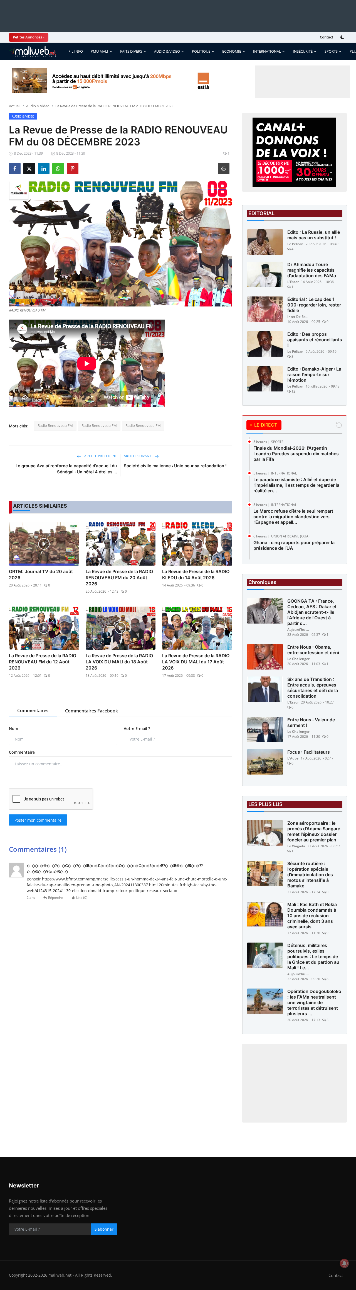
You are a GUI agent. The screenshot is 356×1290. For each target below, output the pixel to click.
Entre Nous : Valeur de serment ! (311, 722)
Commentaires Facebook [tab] (91, 711)
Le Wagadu (296, 846)
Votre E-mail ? (137, 728)
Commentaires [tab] (32, 710)
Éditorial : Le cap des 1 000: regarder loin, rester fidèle (314, 304)
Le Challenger (298, 658)
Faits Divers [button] (131, 51)
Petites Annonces (27, 37)
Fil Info (75, 51)
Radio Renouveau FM (55, 425)
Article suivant (138, 456)
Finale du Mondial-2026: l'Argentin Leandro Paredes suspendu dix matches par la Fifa (296, 453)
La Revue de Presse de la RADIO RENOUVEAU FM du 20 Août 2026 (119, 577)
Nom (13, 728)
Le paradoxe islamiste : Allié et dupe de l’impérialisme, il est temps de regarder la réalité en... (296, 485)
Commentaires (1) (38, 849)
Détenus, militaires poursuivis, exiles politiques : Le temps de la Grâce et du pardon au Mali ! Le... (313, 956)
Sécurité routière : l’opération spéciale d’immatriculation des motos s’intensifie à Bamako (310, 875)
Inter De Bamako (298, 316)
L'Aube (292, 758)
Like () (81, 897)
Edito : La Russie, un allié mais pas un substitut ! (313, 234)
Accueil (14, 105)
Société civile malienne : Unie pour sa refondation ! (175, 465)
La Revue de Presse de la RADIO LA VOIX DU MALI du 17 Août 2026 (195, 662)
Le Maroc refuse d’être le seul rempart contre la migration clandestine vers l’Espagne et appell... (293, 516)
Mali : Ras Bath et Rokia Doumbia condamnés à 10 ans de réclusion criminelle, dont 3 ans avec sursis (312, 915)
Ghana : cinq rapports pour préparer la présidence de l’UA (294, 545)
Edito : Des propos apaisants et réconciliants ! (314, 339)
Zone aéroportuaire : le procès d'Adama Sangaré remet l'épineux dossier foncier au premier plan (313, 831)
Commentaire (22, 752)
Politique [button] (201, 51)
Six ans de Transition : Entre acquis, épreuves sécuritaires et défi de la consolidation (312, 687)
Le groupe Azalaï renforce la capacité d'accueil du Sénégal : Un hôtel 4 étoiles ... (66, 468)
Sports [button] (331, 51)
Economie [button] (231, 51)
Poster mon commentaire (37, 820)
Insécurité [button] (303, 51)
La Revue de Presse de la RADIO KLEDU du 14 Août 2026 (195, 574)
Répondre (55, 897)
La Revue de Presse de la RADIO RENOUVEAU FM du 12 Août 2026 (42, 662)
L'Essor (293, 281)
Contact (326, 37)
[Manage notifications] (344, 1263)
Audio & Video (38, 105)
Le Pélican (295, 244)
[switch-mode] (343, 37)
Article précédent (100, 456)
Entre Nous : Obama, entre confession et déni (313, 649)
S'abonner (104, 1229)
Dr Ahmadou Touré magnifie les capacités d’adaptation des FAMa (311, 270)
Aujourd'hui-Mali (298, 629)
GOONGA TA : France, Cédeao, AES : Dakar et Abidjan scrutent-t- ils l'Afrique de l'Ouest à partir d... (312, 612)
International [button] (267, 51)
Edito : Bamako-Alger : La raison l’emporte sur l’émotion (314, 374)
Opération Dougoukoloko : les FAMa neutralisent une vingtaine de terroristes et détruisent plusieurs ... (314, 1002)
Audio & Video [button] (167, 51)
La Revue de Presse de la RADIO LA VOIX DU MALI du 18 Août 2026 (119, 662)
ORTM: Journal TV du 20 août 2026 (41, 574)
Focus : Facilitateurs (308, 752)
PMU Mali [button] (99, 51)
